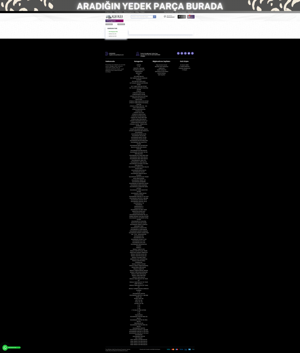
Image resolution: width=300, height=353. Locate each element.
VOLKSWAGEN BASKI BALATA (138, 170)
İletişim (143, 12)
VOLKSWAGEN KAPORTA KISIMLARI (139, 231)
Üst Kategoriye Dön (113, 31)
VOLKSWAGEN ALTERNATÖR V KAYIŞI (138, 183)
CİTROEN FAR (138, 111)
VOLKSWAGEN (138, 132)
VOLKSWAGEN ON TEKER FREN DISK (138, 155)
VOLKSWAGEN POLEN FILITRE (138, 139)
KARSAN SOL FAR (112, 34)
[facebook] (181, 53)
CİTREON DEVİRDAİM (138, 127)
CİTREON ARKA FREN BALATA (138, 119)
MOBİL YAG (139, 297)
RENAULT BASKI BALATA (139, 277)
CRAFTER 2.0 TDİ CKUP (139, 70)
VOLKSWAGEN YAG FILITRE (139, 135)
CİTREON (138, 91)
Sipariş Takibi (109, 12)
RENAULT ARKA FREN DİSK (139, 275)
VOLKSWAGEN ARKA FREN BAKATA (139, 158)
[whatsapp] (178, 53)
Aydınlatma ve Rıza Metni (161, 71)
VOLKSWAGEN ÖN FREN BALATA (138, 150)
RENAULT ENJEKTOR (139, 269)
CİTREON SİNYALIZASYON (138, 109)
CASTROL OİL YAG (138, 303)
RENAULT (138, 247)
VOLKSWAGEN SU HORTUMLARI (139, 229)
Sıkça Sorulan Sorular (168, 12)
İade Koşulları (161, 75)
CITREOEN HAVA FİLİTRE (139, 93)
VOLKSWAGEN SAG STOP (138, 242)
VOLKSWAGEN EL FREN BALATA (139, 162)
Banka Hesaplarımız (129, 12)
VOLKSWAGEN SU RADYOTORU (139, 228)
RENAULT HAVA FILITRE (139, 249)
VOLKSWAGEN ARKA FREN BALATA (139, 157)
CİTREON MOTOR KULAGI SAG (139, 122)
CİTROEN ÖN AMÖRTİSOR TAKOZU (139, 129)
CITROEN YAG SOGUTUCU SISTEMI (139, 96)
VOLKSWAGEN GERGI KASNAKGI (138, 185)
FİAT (139, 75)
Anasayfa (109, 24)
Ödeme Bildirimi (118, 12)
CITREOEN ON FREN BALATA (138, 116)
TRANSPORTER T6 (138, 208)
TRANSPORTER (139, 71)
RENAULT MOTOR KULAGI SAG (139, 254)
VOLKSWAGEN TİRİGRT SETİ (139, 180)
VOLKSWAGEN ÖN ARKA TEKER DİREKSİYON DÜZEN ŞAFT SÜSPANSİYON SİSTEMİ (139, 211)
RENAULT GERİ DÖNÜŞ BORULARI (139, 272)
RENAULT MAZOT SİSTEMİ (138, 264)
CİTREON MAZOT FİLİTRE (138, 94)
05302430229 (170, 17)
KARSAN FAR (121, 24)
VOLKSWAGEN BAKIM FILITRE (138, 134)
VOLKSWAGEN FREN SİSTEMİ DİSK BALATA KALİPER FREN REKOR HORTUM (139, 147)
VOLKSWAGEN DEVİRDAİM (139, 181)
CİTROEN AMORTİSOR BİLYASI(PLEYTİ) (139, 130)
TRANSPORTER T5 (138, 206)
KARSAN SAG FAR (112, 36)
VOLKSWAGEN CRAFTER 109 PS (139, 200)
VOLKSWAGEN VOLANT (139, 172)
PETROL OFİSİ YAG (138, 298)
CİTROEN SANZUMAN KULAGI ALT (139, 121)
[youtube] (185, 53)
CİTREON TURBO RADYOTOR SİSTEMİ (138, 101)
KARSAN (139, 65)
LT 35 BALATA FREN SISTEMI (139, 310)
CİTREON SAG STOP (139, 112)
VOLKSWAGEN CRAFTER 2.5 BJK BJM (139, 198)
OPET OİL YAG (138, 300)
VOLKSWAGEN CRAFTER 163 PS (139, 201)
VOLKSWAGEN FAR (139, 236)
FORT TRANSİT (138, 338)
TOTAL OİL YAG (139, 302)
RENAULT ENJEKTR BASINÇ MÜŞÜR (139, 270)
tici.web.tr (148, 349)
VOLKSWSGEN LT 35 (139, 203)
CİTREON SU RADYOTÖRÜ (138, 114)
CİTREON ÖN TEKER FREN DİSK (139, 117)
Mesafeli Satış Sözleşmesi (180, 12)
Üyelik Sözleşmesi (161, 70)
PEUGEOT (138, 246)
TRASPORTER (138, 204)
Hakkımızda (190, 12)
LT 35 (138, 66)
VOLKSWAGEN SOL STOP (138, 241)
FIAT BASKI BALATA (139, 76)
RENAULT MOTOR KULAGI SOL (139, 255)
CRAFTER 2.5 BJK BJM (138, 68)
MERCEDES (139, 73)
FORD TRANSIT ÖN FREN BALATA (138, 341)
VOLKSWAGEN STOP (139, 237)
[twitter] (189, 53)
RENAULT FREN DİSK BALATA (138, 274)
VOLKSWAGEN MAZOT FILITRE (138, 137)
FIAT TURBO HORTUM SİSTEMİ (139, 86)
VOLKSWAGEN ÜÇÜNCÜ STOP (138, 239)
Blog (137, 12)
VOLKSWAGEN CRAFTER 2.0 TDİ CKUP (138, 196)
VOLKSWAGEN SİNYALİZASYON (139, 244)
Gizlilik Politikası (161, 73)
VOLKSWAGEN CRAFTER (139, 293)
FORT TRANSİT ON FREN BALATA (138, 339)
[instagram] (192, 53)
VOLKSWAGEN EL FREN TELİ (139, 160)
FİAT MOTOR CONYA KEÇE (139, 81)
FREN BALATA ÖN (138, 323)
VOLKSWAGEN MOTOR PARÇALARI (139, 140)
